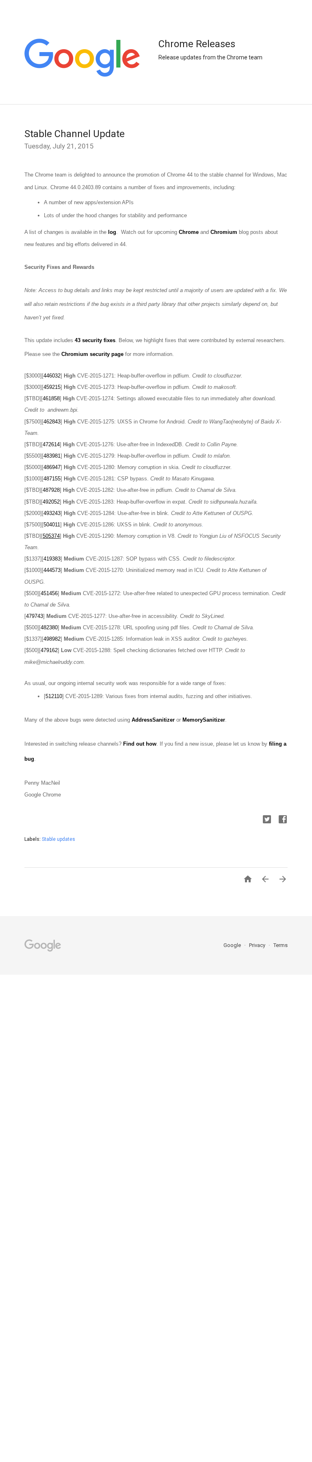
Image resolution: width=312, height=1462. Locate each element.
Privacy (257, 945)
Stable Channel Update (74, 134)
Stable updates (58, 839)
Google (232, 945)
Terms (280, 945)
